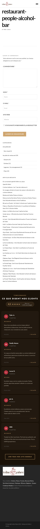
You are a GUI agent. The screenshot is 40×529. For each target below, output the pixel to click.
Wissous (23, 483)
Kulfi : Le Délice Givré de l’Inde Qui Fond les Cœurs (17, 224)
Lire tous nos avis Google (20, 457)
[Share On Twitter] (7, 525)
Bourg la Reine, (29, 481)
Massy (18, 481)
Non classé (7, 151)
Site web (6, 114)
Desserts (6, 159)
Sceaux (34, 483)
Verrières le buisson (8, 483)
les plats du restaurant (9, 155)
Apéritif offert (7, 184)
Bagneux (28, 483)
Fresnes (22, 481)
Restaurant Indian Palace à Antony (13, 195)
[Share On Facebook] (4, 525)
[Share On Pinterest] (10, 525)
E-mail (6, 103)
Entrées (6, 163)
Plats (5, 171)
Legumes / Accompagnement (12, 167)
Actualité (5, 147)
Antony (13, 481)
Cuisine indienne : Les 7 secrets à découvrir (15, 187)
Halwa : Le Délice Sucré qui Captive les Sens (15, 211)
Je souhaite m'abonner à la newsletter (21, 125)
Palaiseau (17, 483)
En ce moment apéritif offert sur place (14, 181)
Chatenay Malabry (8, 485)
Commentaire (9, 66)
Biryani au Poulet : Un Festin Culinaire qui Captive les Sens (19, 203)
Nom (5, 92)
